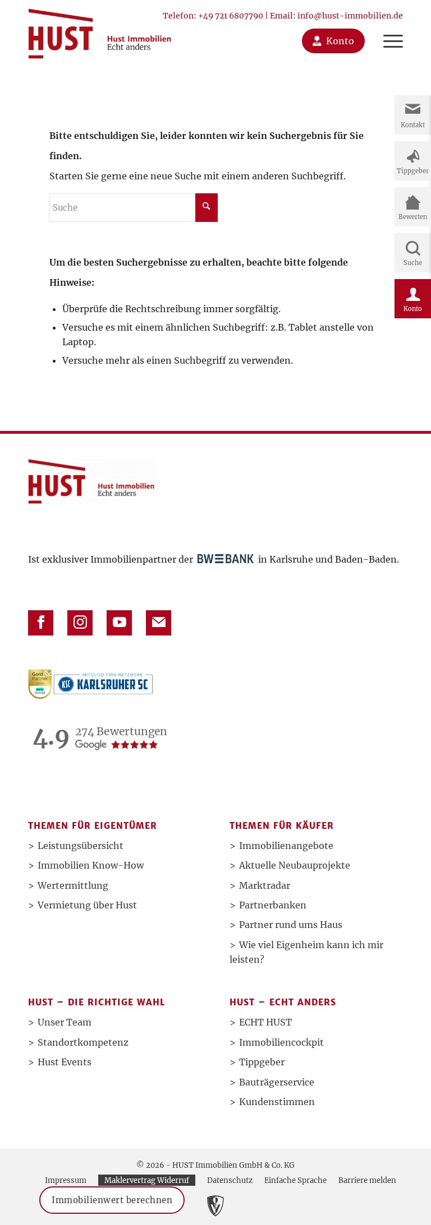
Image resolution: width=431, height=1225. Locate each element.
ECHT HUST (265, 1022)
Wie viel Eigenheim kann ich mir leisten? (306, 952)
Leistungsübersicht (80, 845)
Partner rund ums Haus (290, 924)
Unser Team (64, 1022)
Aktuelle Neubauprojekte (294, 865)
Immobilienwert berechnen (112, 1200)
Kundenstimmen (277, 1101)
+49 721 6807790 (230, 16)
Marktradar (264, 885)
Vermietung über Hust (87, 905)
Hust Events (64, 1062)
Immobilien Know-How (91, 865)
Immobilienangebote (286, 845)
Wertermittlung (73, 885)
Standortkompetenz (83, 1042)
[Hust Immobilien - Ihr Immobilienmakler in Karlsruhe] (99, 29)
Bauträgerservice (276, 1082)
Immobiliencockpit (281, 1042)
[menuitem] (387, 29)
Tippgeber (262, 1062)
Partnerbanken (272, 905)
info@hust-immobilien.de (350, 16)
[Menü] (387, 29)
